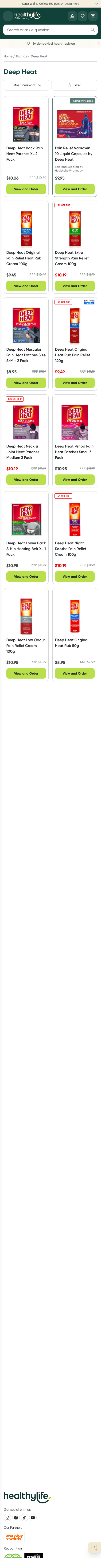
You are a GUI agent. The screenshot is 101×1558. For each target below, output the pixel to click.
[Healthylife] (28, 16)
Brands (21, 56)
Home (8, 56)
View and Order (26, 189)
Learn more (72, 3)
